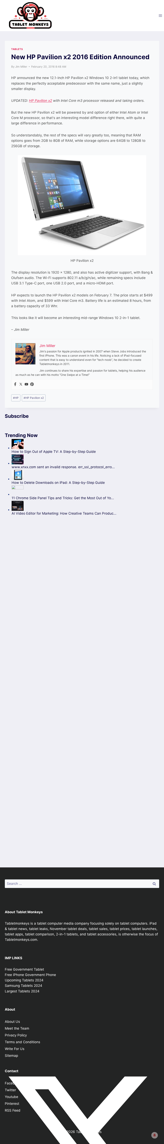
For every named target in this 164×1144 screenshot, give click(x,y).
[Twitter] (21, 384)
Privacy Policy (16, 1035)
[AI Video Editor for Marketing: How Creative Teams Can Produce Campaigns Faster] (64, 506)
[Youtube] (26, 384)
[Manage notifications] (154, 1135)
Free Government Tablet (24, 969)
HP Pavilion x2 (40, 101)
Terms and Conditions (22, 1042)
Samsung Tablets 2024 (23, 986)
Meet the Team (17, 1028)
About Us (12, 1022)
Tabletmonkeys (17, 923)
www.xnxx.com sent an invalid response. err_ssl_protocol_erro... (63, 467)
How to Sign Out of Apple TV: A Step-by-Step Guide (54, 452)
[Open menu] (160, 15)
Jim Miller (21, 66)
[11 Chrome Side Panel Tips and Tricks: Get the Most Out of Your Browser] (64, 490)
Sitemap (11, 1056)
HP (16, 397)
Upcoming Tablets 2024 (24, 980)
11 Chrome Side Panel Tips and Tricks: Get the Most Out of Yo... (63, 498)
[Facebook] (15, 384)
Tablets (17, 49)
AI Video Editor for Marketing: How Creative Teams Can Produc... (64, 513)
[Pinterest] (32, 384)
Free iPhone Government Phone (30, 975)
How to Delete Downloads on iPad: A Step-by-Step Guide (58, 483)
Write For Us (14, 1049)
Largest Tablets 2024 (22, 991)
